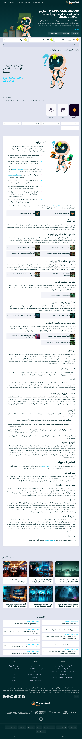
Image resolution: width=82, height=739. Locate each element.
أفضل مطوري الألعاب (35, 685)
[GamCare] (53, 717)
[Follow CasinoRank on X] (15, 701)
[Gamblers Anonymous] (65, 717)
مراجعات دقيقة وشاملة (59, 205)
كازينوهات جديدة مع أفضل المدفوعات (62, 682)
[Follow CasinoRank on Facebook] (23, 701)
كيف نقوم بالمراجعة (13, 673)
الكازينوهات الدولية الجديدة (35, 679)
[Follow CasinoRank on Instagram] (19, 701)
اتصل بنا (13, 685)
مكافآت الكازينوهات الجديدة (24, 2)
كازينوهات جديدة (39, 2)
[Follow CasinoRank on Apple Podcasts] (4, 701)
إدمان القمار (35, 682)
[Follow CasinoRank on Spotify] (8, 701)
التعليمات (13, 679)
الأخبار (4, 2)
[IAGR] (73, 717)
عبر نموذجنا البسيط (50, 540)
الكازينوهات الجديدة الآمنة (62, 673)
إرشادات (11, 2)
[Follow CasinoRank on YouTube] (11, 701)
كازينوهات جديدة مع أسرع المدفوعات (62, 670)
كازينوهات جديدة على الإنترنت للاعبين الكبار (62, 676)
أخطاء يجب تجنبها (34, 670)
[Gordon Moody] (40, 717)
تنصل (13, 682)
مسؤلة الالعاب (35, 676)
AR (77, 701)
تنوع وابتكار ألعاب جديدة (14, 175)
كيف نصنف (13, 676)
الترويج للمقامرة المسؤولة (47, 466)
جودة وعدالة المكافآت (18, 169)
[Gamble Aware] (18, 717)
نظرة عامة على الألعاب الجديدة (35, 673)
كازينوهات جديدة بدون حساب (62, 679)
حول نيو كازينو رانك (13, 670)
